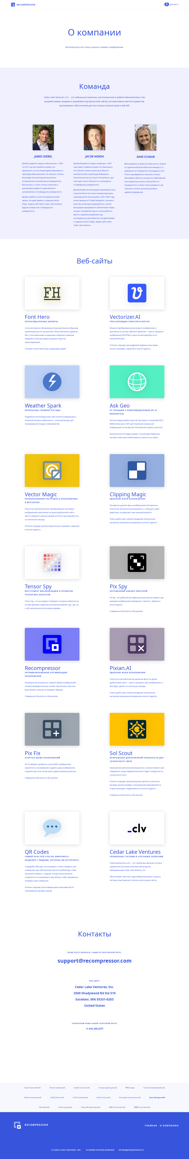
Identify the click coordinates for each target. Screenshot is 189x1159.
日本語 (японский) (57, 1097)
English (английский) (32, 1088)
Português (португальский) (129, 1097)
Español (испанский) (82, 1088)
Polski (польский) (103, 1097)
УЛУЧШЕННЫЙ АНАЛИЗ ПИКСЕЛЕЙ (129, 591)
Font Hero (37, 316)
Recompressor (43, 668)
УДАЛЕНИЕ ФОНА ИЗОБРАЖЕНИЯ (128, 499)
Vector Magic (41, 494)
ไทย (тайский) (44, 1107)
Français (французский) (107, 1088)
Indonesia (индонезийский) (154, 1088)
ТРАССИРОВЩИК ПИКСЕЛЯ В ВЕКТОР (130, 321)
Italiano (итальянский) (32, 1097)
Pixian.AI (120, 668)
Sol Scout (121, 753)
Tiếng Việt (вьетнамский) (90, 1107)
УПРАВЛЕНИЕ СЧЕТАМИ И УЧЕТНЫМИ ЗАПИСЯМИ (136, 856)
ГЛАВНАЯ (151, 1125)
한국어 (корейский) (80, 1097)
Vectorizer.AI (125, 316)
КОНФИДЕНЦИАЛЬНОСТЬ (131, 1150)
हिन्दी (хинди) (130, 1088)
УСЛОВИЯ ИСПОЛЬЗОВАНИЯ (100, 1150)
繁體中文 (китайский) (142, 1107)
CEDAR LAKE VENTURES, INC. (67, 1150)
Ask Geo (120, 405)
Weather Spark (43, 405)
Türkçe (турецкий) (65, 1107)
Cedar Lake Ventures (135, 851)
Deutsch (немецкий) (57, 1088)
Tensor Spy (38, 586)
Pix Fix (32, 753)
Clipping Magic (128, 494)
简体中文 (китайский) (117, 1107)
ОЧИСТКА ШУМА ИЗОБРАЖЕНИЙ (42, 757)
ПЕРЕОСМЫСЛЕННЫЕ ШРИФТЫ (41, 321)
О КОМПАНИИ (169, 1125)
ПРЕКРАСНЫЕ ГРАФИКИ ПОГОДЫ (43, 410)
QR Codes (37, 851)
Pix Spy (118, 586)
